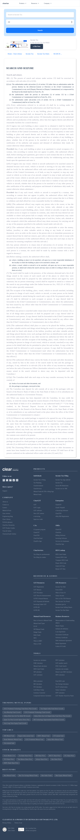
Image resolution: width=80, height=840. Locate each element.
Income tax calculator (40, 660)
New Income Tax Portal (63, 601)
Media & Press (6, 510)
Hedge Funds (37, 632)
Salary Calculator (61, 690)
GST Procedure (38, 592)
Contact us (5, 504)
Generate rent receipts (62, 669)
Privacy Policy (6, 823)
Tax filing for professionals (42, 554)
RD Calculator (38, 684)
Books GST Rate (60, 569)
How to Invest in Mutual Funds (43, 620)
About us (5, 502)
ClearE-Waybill (60, 507)
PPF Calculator (60, 660)
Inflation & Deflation (62, 629)
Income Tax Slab (61, 587)
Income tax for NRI (61, 488)
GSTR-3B (36, 610)
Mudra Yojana (60, 626)
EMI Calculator (38, 663)
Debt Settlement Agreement (64, 640)
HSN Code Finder (61, 554)
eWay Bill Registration (62, 516)
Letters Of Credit (61, 646)
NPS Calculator (60, 675)
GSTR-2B (36, 607)
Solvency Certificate (62, 637)
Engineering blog (7, 516)
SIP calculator (38, 672)
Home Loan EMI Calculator (64, 672)
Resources (34, 3)
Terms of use (18, 823)
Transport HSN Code (62, 560)
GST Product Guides (8, 528)
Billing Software (60, 535)
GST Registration (39, 587)
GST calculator (38, 675)
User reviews (6, 513)
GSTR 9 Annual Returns (41, 598)
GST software (38, 510)
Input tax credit (38, 519)
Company (47, 3)
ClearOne (58, 532)
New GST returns (39, 513)
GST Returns (37, 590)
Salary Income (60, 595)
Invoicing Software (61, 538)
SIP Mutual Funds (39, 629)
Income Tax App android (63, 480)
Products (21, 3)
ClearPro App (38, 541)
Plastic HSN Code (61, 563)
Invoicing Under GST (40, 604)
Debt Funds (37, 635)
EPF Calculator (60, 693)
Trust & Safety (6, 531)
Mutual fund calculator (40, 666)
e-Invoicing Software (62, 510)
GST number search (61, 663)
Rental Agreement (61, 643)
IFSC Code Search (61, 666)
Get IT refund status (61, 687)
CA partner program (39, 529)
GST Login (37, 507)
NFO (35, 638)
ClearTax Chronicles (8, 525)
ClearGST (58, 504)
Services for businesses (62, 541)
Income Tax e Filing (40, 480)
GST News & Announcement (42, 595)
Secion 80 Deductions (62, 485)
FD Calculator (38, 687)
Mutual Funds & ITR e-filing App (44, 491)
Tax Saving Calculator (62, 684)
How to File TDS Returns (63, 598)
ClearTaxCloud (38, 538)
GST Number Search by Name (65, 696)
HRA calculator (38, 681)
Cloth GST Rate (60, 566)
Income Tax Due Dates (62, 610)
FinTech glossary (7, 522)
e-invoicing (37, 516)
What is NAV (37, 644)
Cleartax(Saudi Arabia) (9, 534)
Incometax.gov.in (61, 604)
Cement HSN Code (61, 557)
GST (35, 504)
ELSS (35, 626)
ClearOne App (60, 544)
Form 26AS (59, 590)
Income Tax (59, 483)
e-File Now (37, 46)
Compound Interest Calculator (42, 696)
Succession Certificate (62, 634)
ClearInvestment (38, 485)
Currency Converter (39, 693)
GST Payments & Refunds (41, 601)
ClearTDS (58, 513)
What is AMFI (38, 641)
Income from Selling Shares (64, 607)
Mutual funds (37, 494)
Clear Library (6, 519)
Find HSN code (60, 681)
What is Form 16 (61, 592)
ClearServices (38, 488)
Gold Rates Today (39, 690)
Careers (4, 507)
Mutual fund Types (39, 623)
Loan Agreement (60, 632)
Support (4, 491)
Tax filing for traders (40, 557)
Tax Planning (37, 483)
